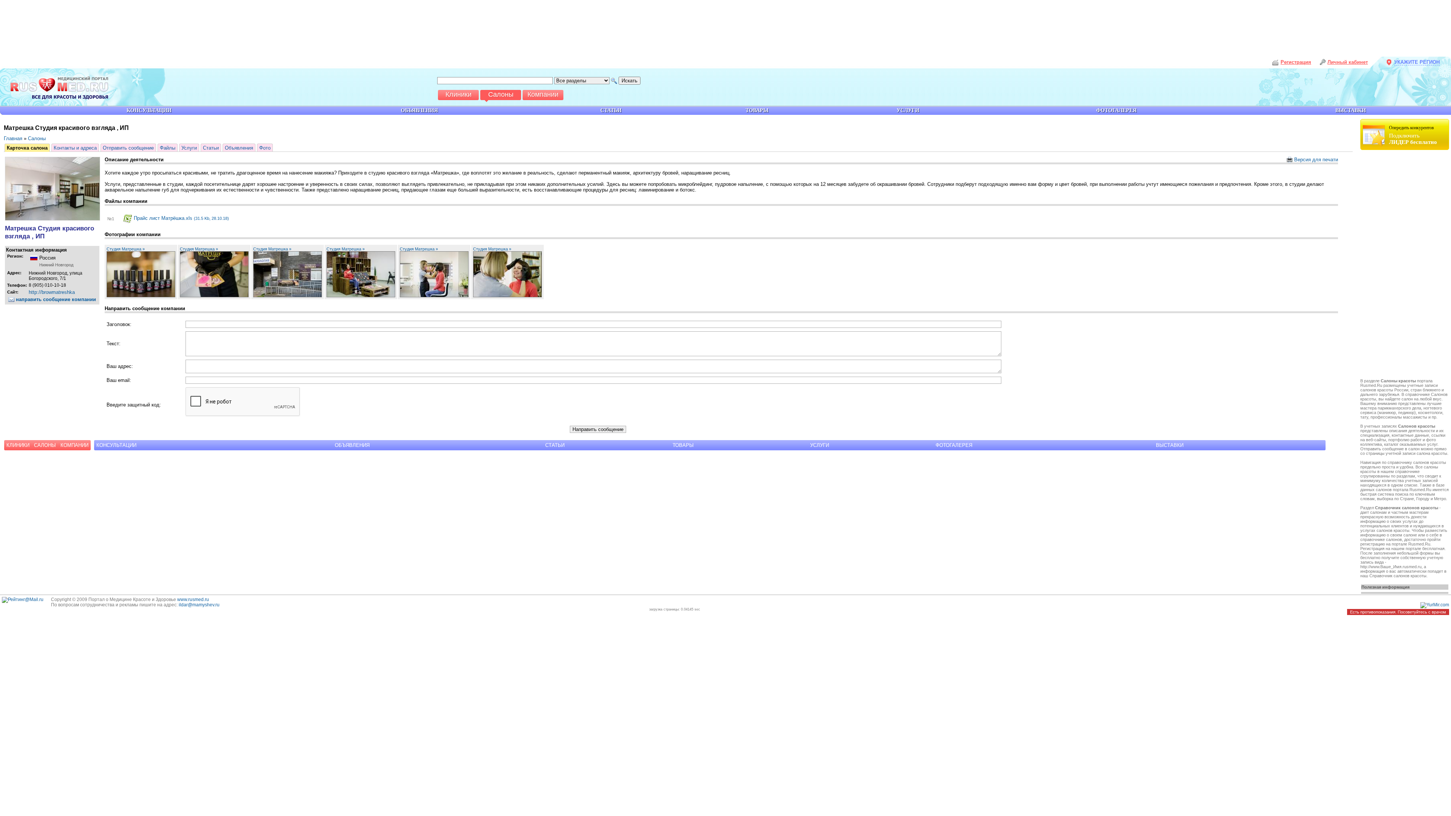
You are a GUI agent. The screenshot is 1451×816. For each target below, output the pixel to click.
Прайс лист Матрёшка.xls (180, 218)
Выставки (1169, 445)
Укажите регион (1417, 62)
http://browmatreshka (52, 292)
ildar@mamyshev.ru (199, 604)
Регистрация (1296, 62)
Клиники (17, 445)
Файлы (167, 148)
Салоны (37, 138)
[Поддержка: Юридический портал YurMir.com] (1434, 604)
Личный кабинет (1347, 62)
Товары (683, 445)
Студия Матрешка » (126, 249)
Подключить (1413, 135)
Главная (13, 138)
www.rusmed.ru (193, 599)
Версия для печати (1315, 159)
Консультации (116, 445)
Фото (265, 148)
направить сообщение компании (55, 299)
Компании (74, 445)
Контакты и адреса (75, 148)
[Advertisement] (1405, 265)
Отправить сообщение (128, 148)
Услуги (189, 148)
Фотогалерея (954, 445)
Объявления (239, 148)
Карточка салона (27, 148)
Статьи (211, 148)
